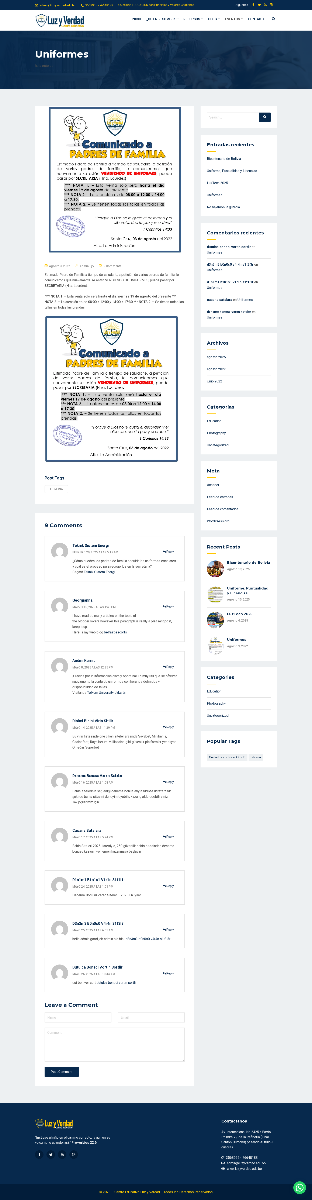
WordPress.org (218, 521)
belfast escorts (115, 632)
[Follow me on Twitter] (259, 5)
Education (214, 421)
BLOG (212, 19)
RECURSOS (191, 19)
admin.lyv (87, 266)
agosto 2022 (216, 369)
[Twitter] (50, 1154)
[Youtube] (62, 1154)
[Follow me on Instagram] (271, 5)
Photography (216, 433)
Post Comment (61, 1072)
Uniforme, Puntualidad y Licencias (232, 171)
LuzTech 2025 (217, 183)
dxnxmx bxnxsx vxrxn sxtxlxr (97, 775)
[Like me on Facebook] (253, 5)
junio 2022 (214, 381)
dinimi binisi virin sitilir (92, 721)
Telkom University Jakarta (106, 693)
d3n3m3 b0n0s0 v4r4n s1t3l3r (98, 923)
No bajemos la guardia (223, 207)
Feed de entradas (220, 497)
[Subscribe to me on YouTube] (265, 5)
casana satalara (86, 830)
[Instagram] (73, 1154)
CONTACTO (257, 19)
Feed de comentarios (223, 509)
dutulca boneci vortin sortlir (97, 967)
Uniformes (214, 195)
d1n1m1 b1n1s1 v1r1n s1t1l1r (98, 879)
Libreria (56, 489)
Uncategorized (218, 445)
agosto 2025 (216, 357)
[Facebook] (39, 1154)
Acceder (213, 485)
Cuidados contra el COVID (227, 757)
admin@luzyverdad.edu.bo (58, 5)
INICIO (136, 19)
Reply (170, 551)
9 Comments (112, 266)
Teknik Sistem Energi (99, 572)
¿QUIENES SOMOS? (160, 19)
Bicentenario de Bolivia (224, 159)
